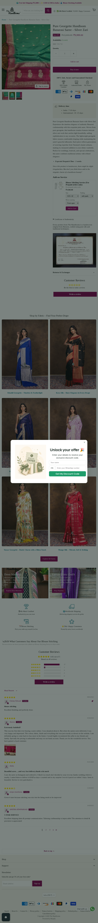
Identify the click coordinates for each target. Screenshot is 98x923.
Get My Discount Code (67, 473)
